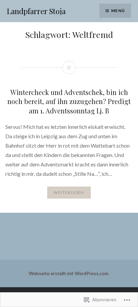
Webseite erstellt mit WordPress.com (68, 273)
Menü (118, 10)
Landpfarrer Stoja (36, 11)
